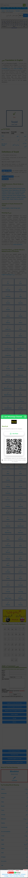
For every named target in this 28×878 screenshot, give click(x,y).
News (10, 874)
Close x (25, 869)
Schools (23, 874)
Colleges (6, 876)
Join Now (15, 433)
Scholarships (16, 874)
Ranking (22, 876)
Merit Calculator (14, 876)
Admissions (5, 874)
